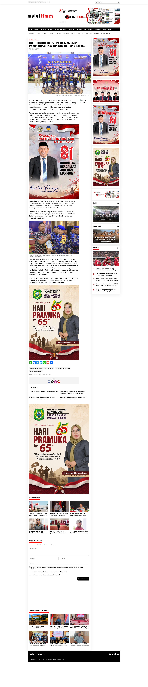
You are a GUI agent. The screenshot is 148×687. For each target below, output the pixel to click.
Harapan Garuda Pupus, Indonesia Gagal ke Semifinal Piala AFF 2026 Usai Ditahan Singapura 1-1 (107, 279)
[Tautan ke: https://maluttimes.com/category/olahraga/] (118, 248)
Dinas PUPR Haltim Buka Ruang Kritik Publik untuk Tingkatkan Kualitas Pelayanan (73, 398)
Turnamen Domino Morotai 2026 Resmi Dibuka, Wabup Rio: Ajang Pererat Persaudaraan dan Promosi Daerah (106, 290)
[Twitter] (52, 381)
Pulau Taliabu (34, 49)
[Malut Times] (43, 16)
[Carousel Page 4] (108, 241)
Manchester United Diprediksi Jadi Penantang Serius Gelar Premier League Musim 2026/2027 (106, 269)
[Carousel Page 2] (104, 241)
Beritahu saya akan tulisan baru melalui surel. (45, 575)
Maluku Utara (34, 40)
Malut (30, 49)
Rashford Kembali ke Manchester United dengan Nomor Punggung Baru (106, 274)
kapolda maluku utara (63, 368)
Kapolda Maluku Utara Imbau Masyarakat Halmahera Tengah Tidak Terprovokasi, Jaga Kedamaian (78, 514)
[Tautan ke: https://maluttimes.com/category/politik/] (118, 203)
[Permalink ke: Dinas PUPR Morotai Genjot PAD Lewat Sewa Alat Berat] (38, 619)
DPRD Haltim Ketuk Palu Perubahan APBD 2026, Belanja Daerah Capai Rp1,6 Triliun (42, 398)
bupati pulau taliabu (36, 368)
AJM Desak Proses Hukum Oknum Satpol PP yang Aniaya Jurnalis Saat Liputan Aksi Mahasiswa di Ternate (79, 532)
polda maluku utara (36, 371)
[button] (118, 2)
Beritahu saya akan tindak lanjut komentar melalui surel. (48, 572)
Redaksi (50, 659)
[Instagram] (55, 381)
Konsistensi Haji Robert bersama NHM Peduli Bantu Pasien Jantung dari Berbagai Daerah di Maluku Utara (106, 238)
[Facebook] (49, 381)
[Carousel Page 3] (106, 241)
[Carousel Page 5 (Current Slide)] (110, 241)
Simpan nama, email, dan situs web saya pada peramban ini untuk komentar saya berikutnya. (56, 568)
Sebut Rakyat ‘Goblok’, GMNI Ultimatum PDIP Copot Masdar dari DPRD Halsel (106, 215)
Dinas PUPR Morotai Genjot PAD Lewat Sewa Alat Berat (43, 391)
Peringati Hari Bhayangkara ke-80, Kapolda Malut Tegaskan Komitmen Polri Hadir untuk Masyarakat (38, 514)
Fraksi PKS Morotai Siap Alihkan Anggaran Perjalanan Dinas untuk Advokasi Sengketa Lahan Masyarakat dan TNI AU (79, 644)
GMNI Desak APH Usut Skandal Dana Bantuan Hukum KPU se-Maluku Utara (37, 532)
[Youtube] (58, 381)
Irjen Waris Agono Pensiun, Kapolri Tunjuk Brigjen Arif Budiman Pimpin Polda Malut (59, 514)
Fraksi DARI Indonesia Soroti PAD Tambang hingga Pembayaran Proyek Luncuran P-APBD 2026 (73, 392)
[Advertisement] (59, 596)
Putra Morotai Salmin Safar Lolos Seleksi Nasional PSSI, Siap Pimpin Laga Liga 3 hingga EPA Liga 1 (107, 285)
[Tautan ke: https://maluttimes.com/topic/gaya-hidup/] (118, 227)
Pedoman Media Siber (58, 659)
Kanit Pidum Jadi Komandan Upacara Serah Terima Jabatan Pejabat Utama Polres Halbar (58, 532)
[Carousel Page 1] (102, 241)
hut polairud (49, 368)
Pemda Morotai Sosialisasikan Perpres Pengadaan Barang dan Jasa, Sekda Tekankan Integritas (58, 644)
